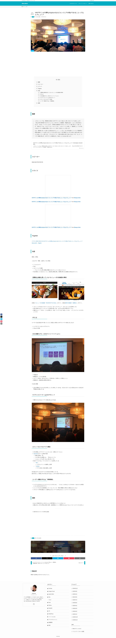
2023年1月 (74, 594)
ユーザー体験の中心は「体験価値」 (47, 100)
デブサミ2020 (38, 16)
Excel (50, 599)
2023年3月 (74, 591)
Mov (37, 462)
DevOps (50, 588)
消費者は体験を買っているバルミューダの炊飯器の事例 (51, 92)
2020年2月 (74, 611)
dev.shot (25, 3)
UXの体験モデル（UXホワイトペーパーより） (49, 95)
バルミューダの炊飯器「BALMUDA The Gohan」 (46, 302)
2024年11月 (75, 588)
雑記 (50, 625)
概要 (39, 82)
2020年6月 (74, 602)
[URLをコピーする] (79, 558)
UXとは (41, 94)
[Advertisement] (58, 64)
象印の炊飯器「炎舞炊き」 (71, 302)
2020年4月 (74, 605)
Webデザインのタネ (76, 628)
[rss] (92, 0)
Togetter (40, 88)
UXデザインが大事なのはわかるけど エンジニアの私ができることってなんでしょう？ (52, 197)
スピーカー (40, 84)
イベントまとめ (52, 616)
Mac (49, 597)
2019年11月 (75, 619)
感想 (39, 103)
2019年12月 (75, 617)
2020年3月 (74, 608)
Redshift (50, 608)
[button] (36, 558)
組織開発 (50, 622)
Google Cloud (52, 591)
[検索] (93, 0)
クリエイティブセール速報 (78, 631)
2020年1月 (74, 614)
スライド (40, 86)
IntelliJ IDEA (51, 594)
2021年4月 (74, 597)
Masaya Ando (77, 197)
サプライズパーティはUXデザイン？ (47, 97)
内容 (39, 90)
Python (50, 605)
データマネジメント (53, 619)
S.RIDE (37, 466)
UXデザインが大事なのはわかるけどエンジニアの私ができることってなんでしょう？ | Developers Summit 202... (57, 143)
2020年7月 (74, 599)
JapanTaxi (35, 453)
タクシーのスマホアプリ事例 (46, 99)
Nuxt (50, 602)
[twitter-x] (90, 0)
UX (33, 538)
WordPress (51, 613)
